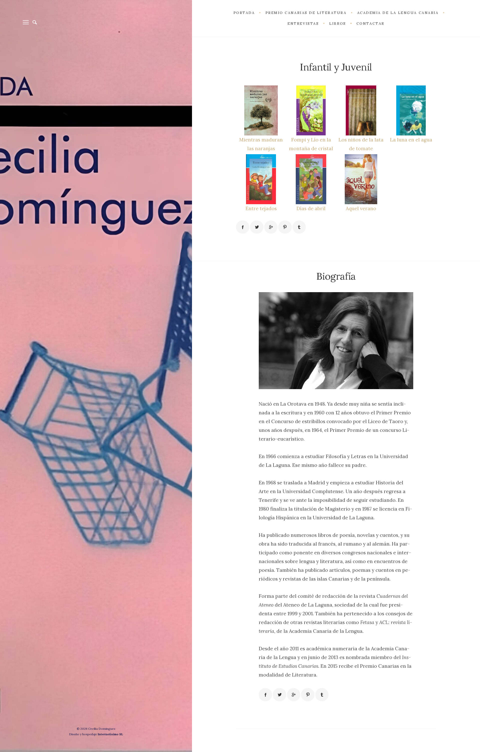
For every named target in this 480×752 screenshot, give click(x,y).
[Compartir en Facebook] (242, 227)
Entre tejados (261, 208)
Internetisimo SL (110, 734)
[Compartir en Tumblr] (299, 227)
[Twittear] (256, 227)
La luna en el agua (411, 139)
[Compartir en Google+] (271, 227)
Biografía (336, 276)
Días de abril (311, 208)
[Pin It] (285, 227)
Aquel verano (361, 208)
